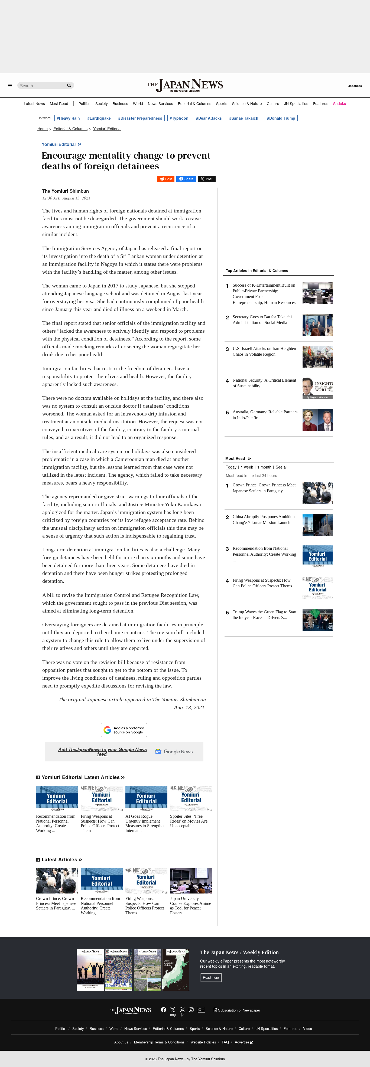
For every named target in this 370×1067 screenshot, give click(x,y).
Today (231, 467)
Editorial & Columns (194, 103)
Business (120, 103)
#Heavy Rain (68, 118)
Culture (273, 103)
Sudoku (339, 103)
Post (168, 178)
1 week (247, 467)
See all (281, 467)
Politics (84, 103)
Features (320, 103)
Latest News (34, 103)
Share (188, 178)
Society (101, 103)
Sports (221, 103)
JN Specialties (296, 103)
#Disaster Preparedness (140, 118)
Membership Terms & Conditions (159, 1042)
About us (121, 1042)
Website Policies (203, 1042)
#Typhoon (179, 118)
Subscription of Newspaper (238, 1010)
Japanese (355, 86)
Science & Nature (247, 103)
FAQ (225, 1042)
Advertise (242, 1042)
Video (307, 1028)
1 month (264, 467)
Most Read (59, 103)
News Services (160, 103)
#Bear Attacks (209, 118)
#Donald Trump (281, 118)
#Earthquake (99, 118)
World (138, 103)
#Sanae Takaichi (244, 118)
